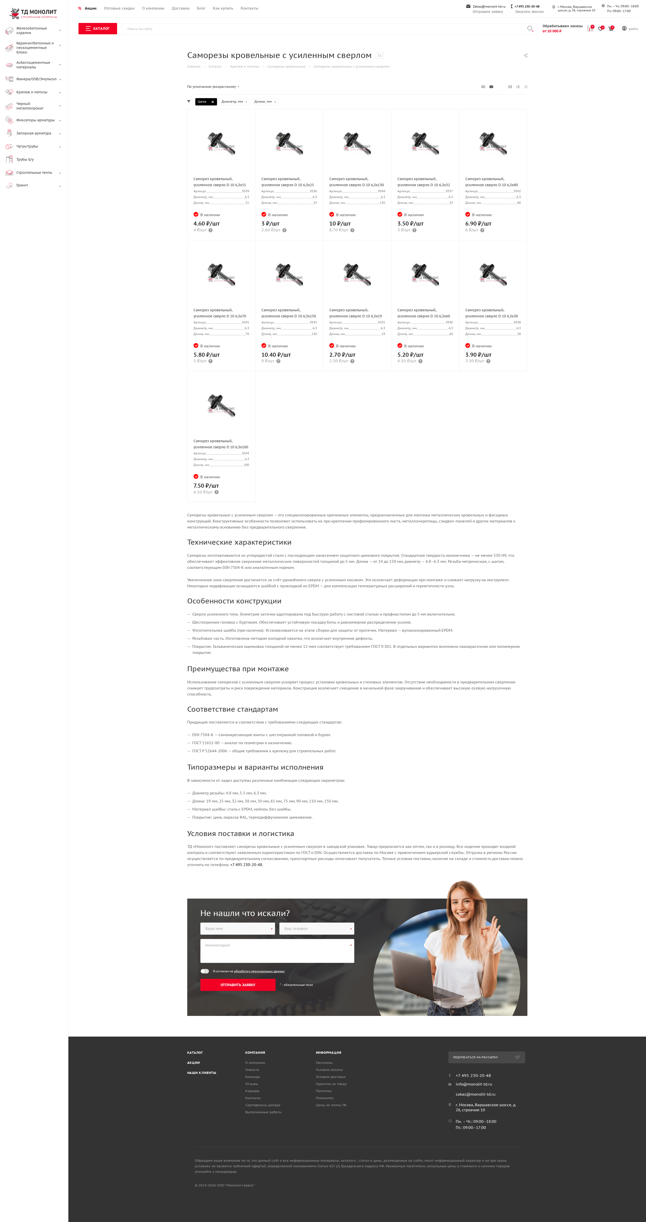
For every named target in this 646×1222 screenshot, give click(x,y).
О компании (255, 1063)
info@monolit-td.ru (474, 1084)
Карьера (252, 1091)
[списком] (518, 87)
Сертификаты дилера (262, 1105)
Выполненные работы (263, 1112)
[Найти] (530, 29)
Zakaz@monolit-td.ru (489, 6)
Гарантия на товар (331, 1084)
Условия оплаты (329, 1070)
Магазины (324, 1063)
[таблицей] (525, 87)
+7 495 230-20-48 (527, 6)
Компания (255, 1052)
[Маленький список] (483, 87)
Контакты (253, 1098)
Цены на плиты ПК (331, 1105)
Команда (252, 1077)
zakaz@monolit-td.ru (476, 1094)
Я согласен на (249, 971)
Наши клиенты (202, 1073)
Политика (324, 1091)
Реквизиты (325, 1098)
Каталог (195, 1052)
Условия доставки (331, 1077)
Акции (193, 1063)
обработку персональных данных (259, 971)
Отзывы (251, 1084)
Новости (252, 1070)
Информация (328, 1052)
